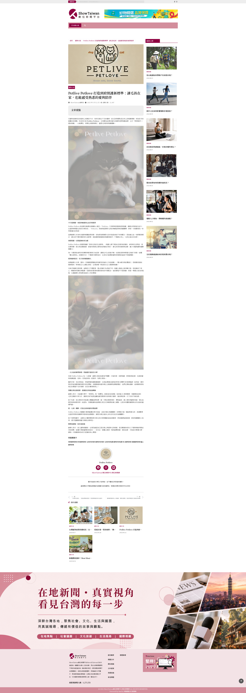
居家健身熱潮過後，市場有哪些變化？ (88, 2)
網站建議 (111, 664)
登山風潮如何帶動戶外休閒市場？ (159, 75)
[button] (75, 25)
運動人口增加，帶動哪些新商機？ (159, 218)
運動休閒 (148, 71)
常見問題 (111, 677)
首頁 (71, 41)
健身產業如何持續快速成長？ (157, 182)
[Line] (113, 467)
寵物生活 (71, 526)
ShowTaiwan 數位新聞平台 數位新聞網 (106, 473)
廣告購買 (111, 655)
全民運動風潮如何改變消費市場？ (159, 254)
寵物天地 (78, 41)
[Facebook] (98, 467)
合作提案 (111, 668)
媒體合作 (111, 659)
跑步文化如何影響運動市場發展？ (159, 111)
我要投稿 (111, 673)
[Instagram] (105, 467)
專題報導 (123, 655)
